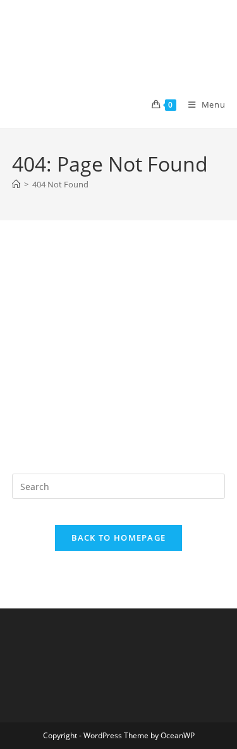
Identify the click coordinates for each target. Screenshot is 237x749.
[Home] (16, 184)
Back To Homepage (118, 537)
